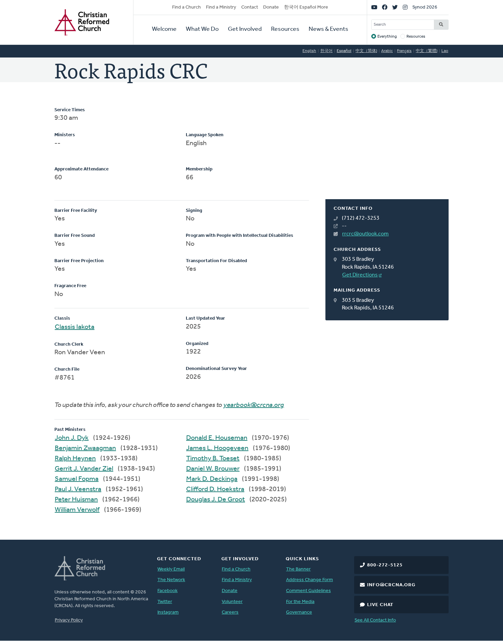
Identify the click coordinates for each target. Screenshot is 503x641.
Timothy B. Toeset (213, 458)
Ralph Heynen (75, 458)
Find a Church (186, 7)
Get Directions (360, 275)
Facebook (167, 590)
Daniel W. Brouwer (213, 468)
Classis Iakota (74, 327)
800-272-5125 (385, 565)
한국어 (326, 51)
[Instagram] (405, 7)
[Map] (387, 153)
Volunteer (232, 601)
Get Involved (245, 29)
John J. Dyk (72, 438)
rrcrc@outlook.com (365, 234)
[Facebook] (385, 7)
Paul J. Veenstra (78, 489)
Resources (285, 29)
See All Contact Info (375, 620)
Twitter (164, 601)
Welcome (164, 29)
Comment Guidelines (308, 590)
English (309, 51)
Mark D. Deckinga (211, 479)
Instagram (168, 612)
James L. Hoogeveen (217, 448)
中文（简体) (366, 51)
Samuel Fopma (77, 479)
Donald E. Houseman (216, 438)
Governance (299, 612)
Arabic (387, 51)
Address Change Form (309, 579)
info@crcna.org (391, 585)
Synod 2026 (424, 7)
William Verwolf (77, 510)
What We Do (202, 29)
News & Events (328, 29)
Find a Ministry (221, 7)
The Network (171, 579)
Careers (230, 612)
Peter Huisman (76, 499)
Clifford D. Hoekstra (215, 489)
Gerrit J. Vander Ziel (84, 468)
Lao (444, 51)
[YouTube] (374, 7)
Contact (249, 7)
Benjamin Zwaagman (85, 448)
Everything (387, 37)
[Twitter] (395, 7)
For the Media (300, 601)
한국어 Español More (306, 7)
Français (404, 51)
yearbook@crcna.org (253, 405)
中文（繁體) (426, 51)
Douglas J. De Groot (215, 499)
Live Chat (380, 604)
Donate (271, 7)
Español (344, 51)
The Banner (298, 569)
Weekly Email (171, 569)
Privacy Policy (69, 620)
